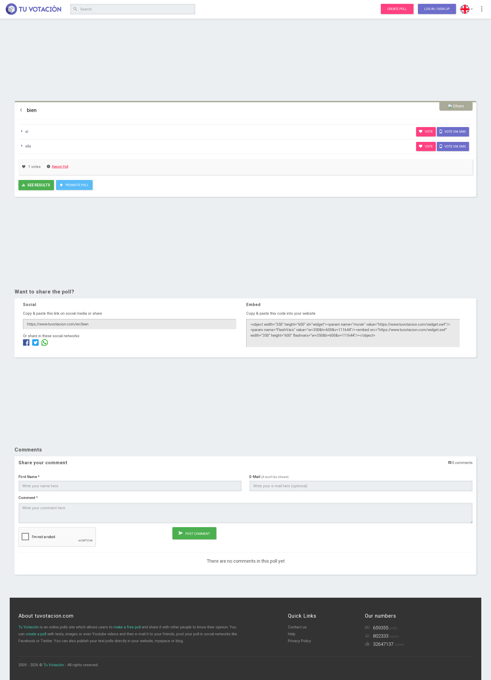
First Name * (29, 477)
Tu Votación (28, 627)
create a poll (36, 634)
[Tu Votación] (33, 9)
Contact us (297, 627)
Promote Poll (77, 185)
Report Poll (60, 166)
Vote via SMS (455, 131)
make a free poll (127, 627)
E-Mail (268, 477)
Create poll (397, 9)
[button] (466, 9)
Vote (428, 131)
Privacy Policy (299, 641)
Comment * (28, 498)
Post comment (197, 534)
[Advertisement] (245, 60)
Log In (437, 9)
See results (38, 185)
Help (291, 634)
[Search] (75, 9)
